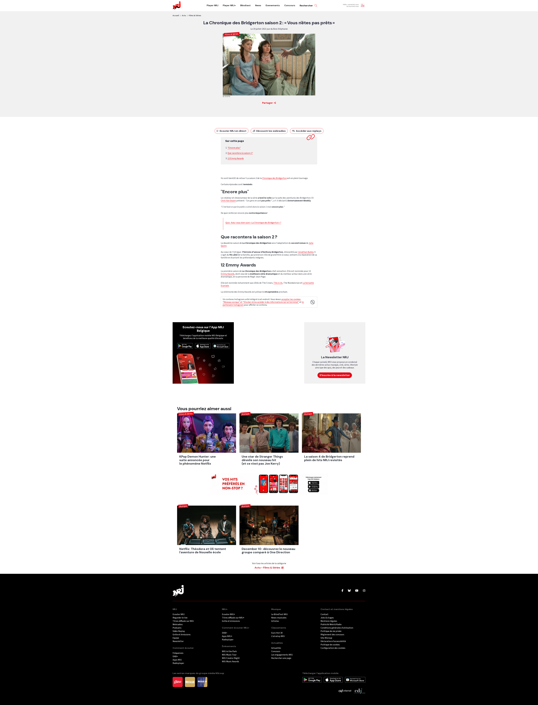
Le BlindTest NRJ (279, 614)
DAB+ (175, 656)
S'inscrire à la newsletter (335, 375)
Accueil (176, 15)
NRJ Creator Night (231, 658)
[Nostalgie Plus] (202, 681)
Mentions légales (329, 621)
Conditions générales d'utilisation (337, 627)
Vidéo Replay (179, 631)
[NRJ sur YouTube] (356, 591)
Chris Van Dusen (228, 200)
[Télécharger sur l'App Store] (202, 345)
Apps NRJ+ (227, 636)
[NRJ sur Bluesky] (349, 591)
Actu (184, 15)
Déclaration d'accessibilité (333, 641)
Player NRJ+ (229, 5)
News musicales (279, 617)
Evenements (273, 5)
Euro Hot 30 (277, 632)
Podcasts (177, 627)
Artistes (275, 621)
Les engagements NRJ (282, 654)
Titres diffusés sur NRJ (183, 621)
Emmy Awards (227, 273)
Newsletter (178, 641)
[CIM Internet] (345, 690)
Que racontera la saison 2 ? (240, 153)
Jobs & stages (327, 617)
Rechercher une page (281, 658)
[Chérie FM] (178, 681)
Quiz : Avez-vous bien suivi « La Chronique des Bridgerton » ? (253, 222)
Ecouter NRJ (179, 614)
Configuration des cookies (333, 648)
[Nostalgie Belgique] (190, 681)
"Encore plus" (234, 147)
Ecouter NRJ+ (228, 614)
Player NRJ (212, 5)
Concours (289, 5)
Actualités (276, 648)
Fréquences (178, 653)
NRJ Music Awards (230, 661)
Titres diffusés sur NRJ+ (233, 617)
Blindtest (245, 5)
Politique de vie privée (331, 631)
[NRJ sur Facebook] (342, 591)
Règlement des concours (332, 634)
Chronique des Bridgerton (274, 178)
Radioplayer (178, 663)
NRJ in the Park (229, 651)
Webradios (178, 624)
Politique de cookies (330, 644)
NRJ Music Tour (229, 654)
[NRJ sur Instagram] (364, 591)
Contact (324, 614)
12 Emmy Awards (236, 158)
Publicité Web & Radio (331, 624)
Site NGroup (326, 638)
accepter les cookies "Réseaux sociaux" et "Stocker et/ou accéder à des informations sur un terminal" (262, 301)
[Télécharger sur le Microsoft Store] (221, 345)
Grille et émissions (182, 634)
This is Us (277, 282)
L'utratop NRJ (278, 636)
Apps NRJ (177, 659)
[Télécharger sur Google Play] (185, 345)
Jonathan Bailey (305, 252)
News (258, 5)
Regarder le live (180, 617)
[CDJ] (359, 690)
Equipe (176, 638)
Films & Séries (195, 15)
